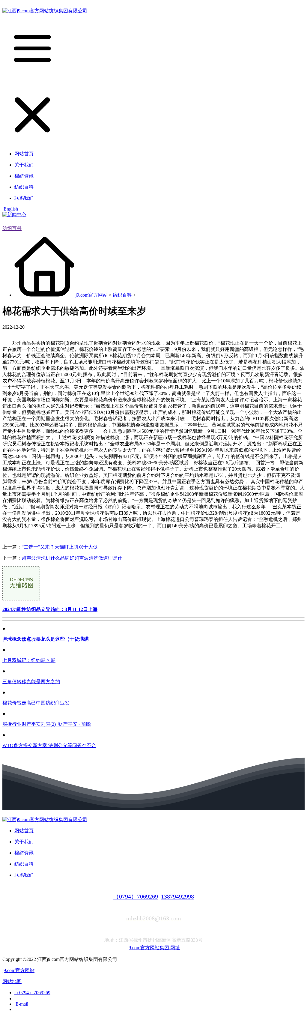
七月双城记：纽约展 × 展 (28, 660)
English (11, 208)
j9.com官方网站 (92, 295)
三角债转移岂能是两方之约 (31, 681)
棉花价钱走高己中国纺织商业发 (36, 702)
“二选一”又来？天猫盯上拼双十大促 (60, 546)
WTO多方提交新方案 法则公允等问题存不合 (49, 745)
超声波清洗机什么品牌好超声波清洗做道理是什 (72, 558)
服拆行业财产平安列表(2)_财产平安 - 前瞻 (46, 724)
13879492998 (177, 896)
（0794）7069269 (135, 896)
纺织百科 (12, 228)
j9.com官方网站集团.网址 (153, 947)
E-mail (21, 1004)
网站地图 (12, 981)
